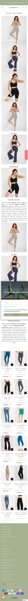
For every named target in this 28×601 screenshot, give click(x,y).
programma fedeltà (18, 2)
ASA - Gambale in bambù (7, 369)
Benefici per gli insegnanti (7, 565)
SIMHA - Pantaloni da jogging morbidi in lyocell (20, 484)
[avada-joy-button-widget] (3, 597)
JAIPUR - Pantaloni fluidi (7, 454)
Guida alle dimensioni (6, 532)
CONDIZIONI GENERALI (7, 574)
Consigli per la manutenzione (7, 537)
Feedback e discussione (6, 534)
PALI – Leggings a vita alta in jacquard (7, 514)
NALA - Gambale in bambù (20, 397)
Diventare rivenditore (6, 563)
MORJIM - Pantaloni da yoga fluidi (21, 369)
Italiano (20, 583)
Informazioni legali (5, 577)
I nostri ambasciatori (6, 551)
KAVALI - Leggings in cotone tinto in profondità (21, 455)
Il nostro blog (4, 556)
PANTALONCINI (14, 200)
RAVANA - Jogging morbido (7, 397)
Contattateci (4, 542)
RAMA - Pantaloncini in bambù (20, 426)
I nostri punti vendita (5, 553)
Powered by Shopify (20, 587)
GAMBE (14, 134)
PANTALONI (14, 167)
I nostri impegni (4, 548)
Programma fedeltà (5, 529)
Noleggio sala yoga (5, 568)
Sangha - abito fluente (7, 483)
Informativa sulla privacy (6, 579)
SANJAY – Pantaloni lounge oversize (21, 513)
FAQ (2, 539)
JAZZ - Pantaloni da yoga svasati (7, 426)
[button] (24, 600)
